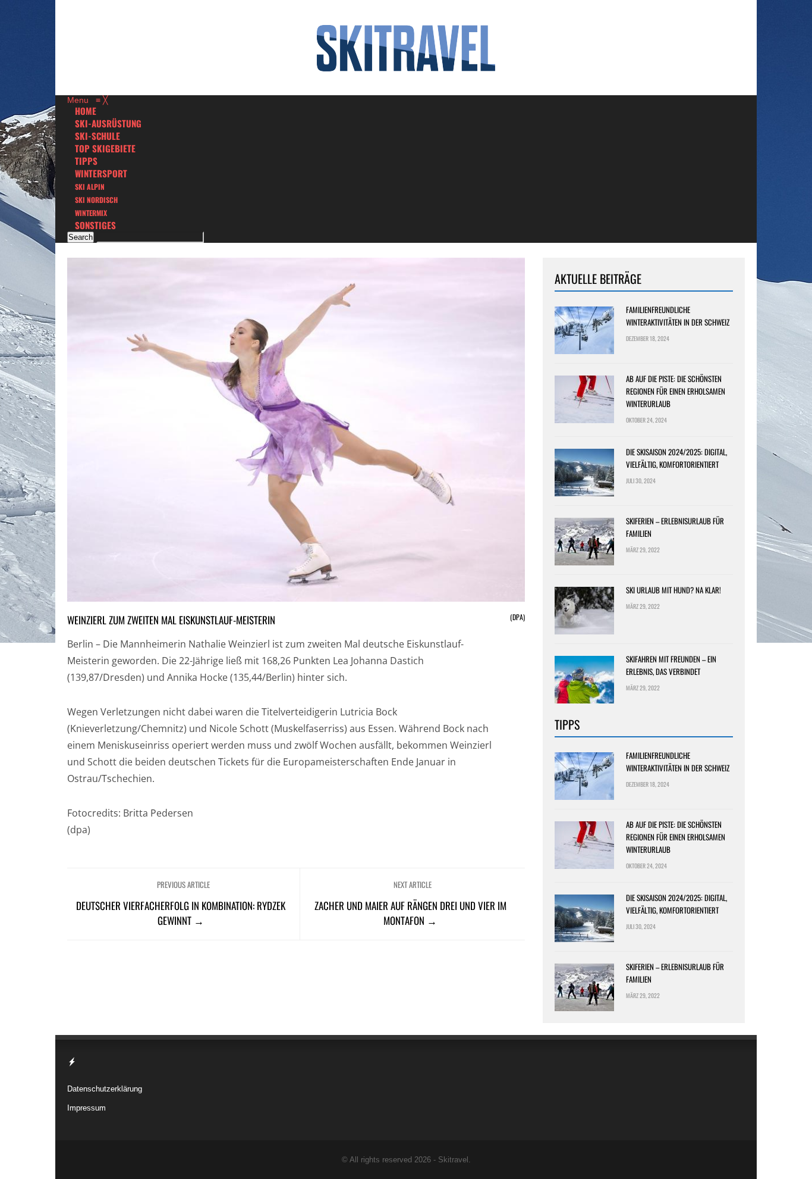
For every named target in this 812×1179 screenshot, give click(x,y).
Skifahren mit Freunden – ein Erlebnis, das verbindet (671, 665)
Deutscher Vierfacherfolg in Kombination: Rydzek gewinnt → (180, 913)
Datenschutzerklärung (104, 1088)
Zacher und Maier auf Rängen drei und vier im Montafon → (410, 913)
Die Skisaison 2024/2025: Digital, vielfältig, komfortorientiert (676, 458)
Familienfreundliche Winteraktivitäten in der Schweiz (677, 316)
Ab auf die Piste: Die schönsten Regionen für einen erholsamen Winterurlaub (675, 391)
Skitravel (453, 1159)
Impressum (86, 1107)
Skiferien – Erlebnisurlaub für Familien (675, 527)
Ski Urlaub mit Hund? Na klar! (673, 590)
